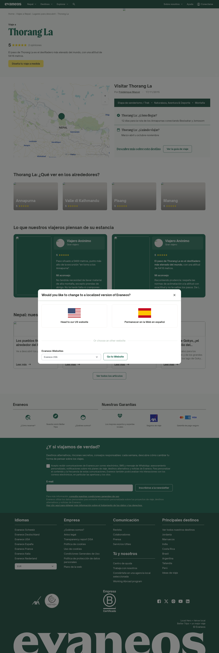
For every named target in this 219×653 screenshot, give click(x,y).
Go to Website (115, 356)
